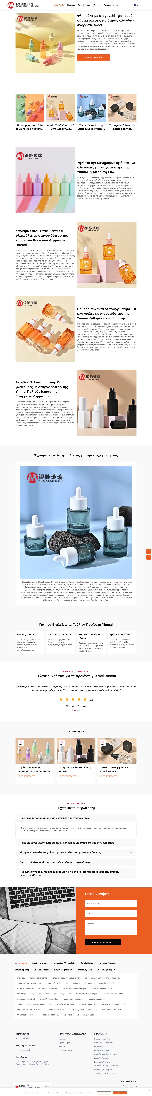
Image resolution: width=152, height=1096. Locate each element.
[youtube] (129, 1086)
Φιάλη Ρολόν (99, 1046)
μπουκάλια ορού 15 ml (49, 999)
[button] (73, 710)
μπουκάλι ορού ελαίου (48, 988)
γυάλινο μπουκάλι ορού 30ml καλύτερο (33, 994)
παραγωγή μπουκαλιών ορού (29, 983)
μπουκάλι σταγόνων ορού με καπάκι (57, 1015)
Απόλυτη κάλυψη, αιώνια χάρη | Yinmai (114, 769)
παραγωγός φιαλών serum (57, 983)
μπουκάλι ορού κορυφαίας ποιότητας (32, 978)
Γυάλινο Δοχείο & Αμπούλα (104, 1070)
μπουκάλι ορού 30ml (55, 1010)
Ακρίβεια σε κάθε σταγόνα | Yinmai (75, 769)
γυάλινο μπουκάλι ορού (72, 999)
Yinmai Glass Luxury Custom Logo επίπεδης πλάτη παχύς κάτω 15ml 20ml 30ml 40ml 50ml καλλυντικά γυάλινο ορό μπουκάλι (91, 127)
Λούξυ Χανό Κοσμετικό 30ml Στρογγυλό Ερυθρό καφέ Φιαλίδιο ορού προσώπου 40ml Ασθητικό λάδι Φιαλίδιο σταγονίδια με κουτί (61, 127)
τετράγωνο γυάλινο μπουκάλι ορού (83, 1010)
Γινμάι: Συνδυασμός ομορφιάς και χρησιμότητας (34, 769)
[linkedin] (136, 1086)
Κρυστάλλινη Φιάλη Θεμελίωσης (106, 1054)
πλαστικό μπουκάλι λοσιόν (104, 1073)
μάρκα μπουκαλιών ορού (83, 983)
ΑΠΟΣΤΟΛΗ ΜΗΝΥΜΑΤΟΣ (103, 942)
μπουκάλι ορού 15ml (87, 1004)
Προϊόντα (71, 5)
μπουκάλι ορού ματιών (86, 1015)
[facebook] (123, 1086)
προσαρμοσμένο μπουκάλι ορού (30, 1004)
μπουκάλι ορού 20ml (62, 994)
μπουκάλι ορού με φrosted (102, 988)
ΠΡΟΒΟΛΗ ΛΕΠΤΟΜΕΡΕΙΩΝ (30, 108)
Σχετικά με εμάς (84, 5)
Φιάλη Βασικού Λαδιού (102, 1050)
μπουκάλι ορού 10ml (25, 988)
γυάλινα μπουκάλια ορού (27, 1015)
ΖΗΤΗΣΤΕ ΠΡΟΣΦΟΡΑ (93, 57)
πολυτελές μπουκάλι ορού (86, 994)
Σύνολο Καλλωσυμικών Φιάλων (106, 1066)
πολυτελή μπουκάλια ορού (109, 983)
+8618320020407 (23, 1038)
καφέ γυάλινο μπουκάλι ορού (114, 1010)
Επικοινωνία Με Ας (111, 5)
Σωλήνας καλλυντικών (102, 1062)
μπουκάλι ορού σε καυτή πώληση (66, 978)
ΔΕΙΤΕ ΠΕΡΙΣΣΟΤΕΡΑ (27, 776)
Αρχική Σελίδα (58, 5)
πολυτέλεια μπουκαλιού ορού (74, 988)
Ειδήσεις (97, 5)
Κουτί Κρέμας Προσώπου (103, 1043)
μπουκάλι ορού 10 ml (26, 999)
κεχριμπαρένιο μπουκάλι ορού (29, 1010)
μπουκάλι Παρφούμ (101, 1058)
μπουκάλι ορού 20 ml (96, 999)
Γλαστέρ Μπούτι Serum (102, 1039)
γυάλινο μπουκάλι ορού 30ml (113, 1004)
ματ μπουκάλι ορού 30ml (112, 994)
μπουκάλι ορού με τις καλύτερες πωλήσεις (102, 978)
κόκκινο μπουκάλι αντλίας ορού (61, 1004)
